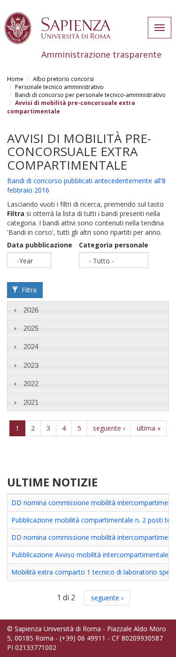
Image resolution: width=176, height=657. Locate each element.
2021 (30, 402)
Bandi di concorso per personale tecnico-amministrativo (90, 95)
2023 (30, 365)
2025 (30, 328)
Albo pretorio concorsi (63, 79)
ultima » (149, 428)
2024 (30, 347)
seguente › (109, 428)
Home (15, 79)
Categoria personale (113, 244)
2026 (30, 310)
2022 (30, 384)
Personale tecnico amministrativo (59, 87)
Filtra (28, 289)
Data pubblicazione (39, 244)
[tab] (88, 310)
